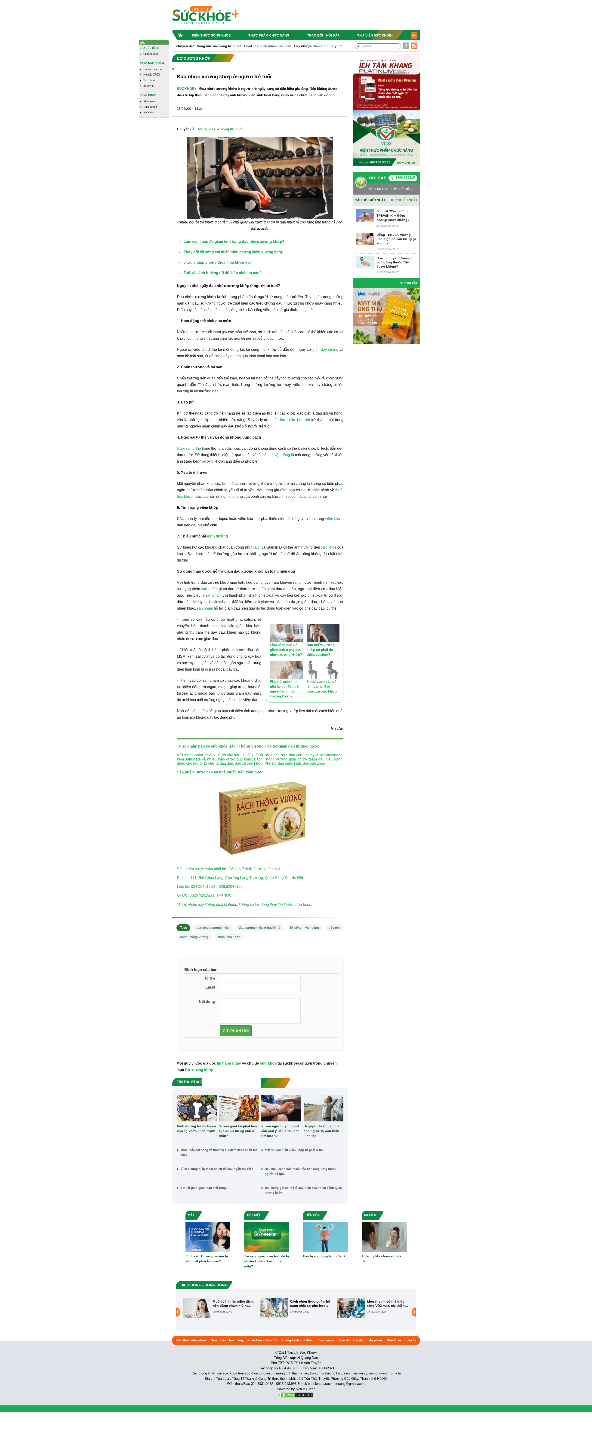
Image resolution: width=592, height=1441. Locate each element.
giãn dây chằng (325, 349)
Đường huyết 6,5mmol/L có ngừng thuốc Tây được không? (395, 262)
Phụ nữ (271, 763)
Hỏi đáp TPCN (151, 74)
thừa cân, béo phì (295, 420)
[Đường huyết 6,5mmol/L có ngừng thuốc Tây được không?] (365, 262)
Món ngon (149, 101)
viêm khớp (333, 519)
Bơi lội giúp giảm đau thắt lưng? (204, 1188)
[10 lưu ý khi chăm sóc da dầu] (384, 1237)
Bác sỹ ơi (148, 85)
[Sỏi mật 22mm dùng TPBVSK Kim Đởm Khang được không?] (365, 215)
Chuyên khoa (150, 53)
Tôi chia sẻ (149, 80)
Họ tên (209, 978)
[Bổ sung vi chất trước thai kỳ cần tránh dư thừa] (351, 1311)
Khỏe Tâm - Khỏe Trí (262, 1340)
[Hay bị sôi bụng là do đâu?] (325, 1237)
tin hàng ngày (229, 1063)
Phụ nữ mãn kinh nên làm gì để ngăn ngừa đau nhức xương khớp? (285, 689)
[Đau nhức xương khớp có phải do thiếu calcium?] (323, 633)
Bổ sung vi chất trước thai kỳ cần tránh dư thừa (388, 1303)
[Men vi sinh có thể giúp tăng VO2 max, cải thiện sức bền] (274, 1308)
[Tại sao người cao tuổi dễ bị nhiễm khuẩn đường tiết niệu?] (266, 1237)
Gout (248, 46)
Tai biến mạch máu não (273, 46)
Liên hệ (411, 1340)
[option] (219, 1308)
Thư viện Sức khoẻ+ (375, 35)
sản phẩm (209, 589)
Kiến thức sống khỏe (211, 35)
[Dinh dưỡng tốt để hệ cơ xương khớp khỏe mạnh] (197, 1108)
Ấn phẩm (375, 1340)
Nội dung (207, 1002)
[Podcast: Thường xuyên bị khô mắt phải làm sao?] (207, 1237)
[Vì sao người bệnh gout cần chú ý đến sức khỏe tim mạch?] (281, 1108)
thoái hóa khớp (229, 937)
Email (210, 987)
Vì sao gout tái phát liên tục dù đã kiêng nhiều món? (238, 1131)
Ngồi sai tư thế (189, 448)
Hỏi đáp (377, 178)
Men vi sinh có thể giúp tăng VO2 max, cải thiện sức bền (308, 1304)
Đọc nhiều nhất (404, 200)
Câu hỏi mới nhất (370, 200)
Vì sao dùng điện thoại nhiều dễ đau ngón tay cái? (216, 1169)
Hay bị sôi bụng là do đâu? (324, 1256)
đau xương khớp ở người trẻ (260, 927)
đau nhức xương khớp (213, 927)
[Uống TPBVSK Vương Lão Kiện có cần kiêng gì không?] (365, 239)
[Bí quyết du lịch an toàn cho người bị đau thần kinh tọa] (324, 1108)
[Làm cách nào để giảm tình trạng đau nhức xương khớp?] (286, 633)
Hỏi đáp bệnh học (153, 69)
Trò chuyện (326, 1340)
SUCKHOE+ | (187, 89)
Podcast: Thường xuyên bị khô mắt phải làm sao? (206, 1258)
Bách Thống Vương (194, 937)
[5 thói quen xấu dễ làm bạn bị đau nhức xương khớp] (323, 670)
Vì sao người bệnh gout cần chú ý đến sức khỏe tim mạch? (280, 1131)
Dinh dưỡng (150, 106)
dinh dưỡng (217, 536)
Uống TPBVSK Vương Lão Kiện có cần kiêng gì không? (396, 239)
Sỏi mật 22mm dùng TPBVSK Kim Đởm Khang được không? (393, 215)
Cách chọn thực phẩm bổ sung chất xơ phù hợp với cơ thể (233, 1304)
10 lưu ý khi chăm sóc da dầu (381, 1258)
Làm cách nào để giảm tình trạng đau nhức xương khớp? (286, 649)
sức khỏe (328, 547)
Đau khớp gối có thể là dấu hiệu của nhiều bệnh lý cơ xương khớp (303, 1190)
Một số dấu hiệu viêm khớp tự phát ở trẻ (294, 1150)
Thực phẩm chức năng (268, 35)
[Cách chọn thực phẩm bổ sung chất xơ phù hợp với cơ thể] (196, 1308)
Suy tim (336, 46)
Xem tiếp (410, 282)
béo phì (334, 927)
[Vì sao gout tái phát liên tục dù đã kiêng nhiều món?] (239, 1108)
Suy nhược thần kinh (311, 46)
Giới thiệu (394, 1340)
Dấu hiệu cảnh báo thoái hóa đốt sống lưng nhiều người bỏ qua (300, 1171)
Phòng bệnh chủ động (297, 1340)
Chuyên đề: (185, 46)
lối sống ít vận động (274, 455)
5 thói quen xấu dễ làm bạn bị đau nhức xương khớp (322, 686)
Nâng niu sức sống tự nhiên (219, 46)
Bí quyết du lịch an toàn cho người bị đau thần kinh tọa (323, 1131)
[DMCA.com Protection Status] (296, 1395)
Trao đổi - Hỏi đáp (323, 35)
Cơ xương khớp (199, 1070)
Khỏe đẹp (148, 112)
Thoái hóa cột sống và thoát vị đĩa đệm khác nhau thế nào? (218, 1152)
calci (256, 547)
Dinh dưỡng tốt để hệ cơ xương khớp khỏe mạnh (196, 1128)
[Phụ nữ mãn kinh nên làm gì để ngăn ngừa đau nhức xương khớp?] (286, 670)
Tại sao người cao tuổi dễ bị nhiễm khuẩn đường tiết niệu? (266, 1261)
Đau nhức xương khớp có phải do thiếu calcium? (321, 649)
